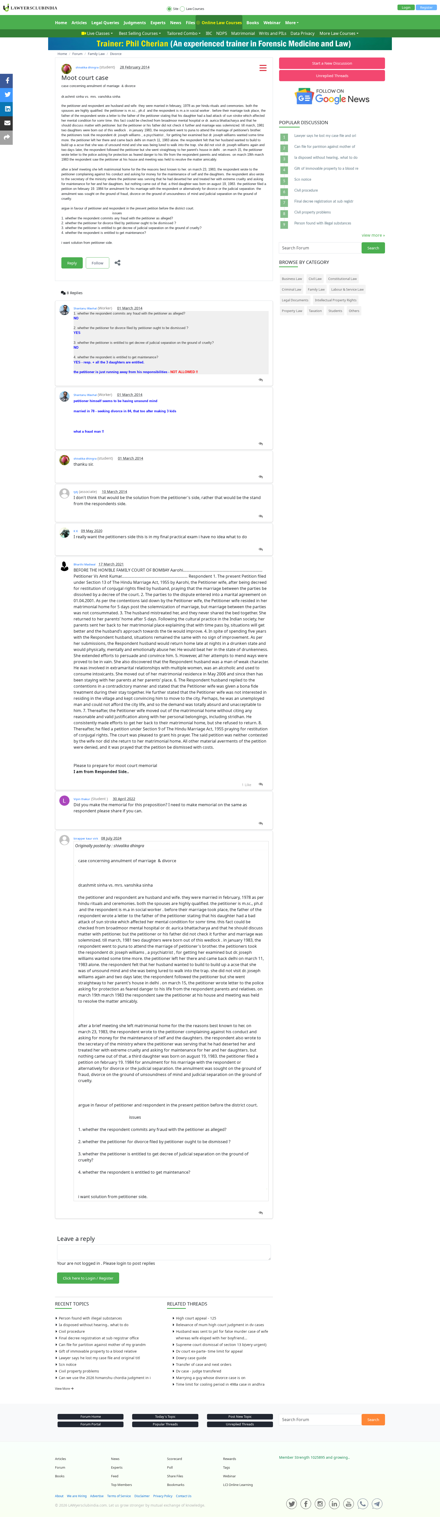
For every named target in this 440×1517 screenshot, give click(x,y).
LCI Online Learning (238, 1484)
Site (175, 9)
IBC (209, 33)
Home (61, 22)
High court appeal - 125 (196, 1318)
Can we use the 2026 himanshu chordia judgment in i (105, 1377)
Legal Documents (295, 300)
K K (76, 531)
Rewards (229, 1458)
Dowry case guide (191, 1357)
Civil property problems (79, 1371)
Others (354, 310)
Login (406, 7)
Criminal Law (291, 289)
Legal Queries (105, 22)
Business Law (292, 278)
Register (426, 7)
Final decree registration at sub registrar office (99, 1338)
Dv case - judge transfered (198, 1371)
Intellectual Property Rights (335, 300)
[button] (263, 69)
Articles (79, 22)
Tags (226, 1467)
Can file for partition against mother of (324, 147)
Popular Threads (165, 1424)
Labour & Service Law (347, 289)
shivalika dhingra (87, 67)
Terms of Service (119, 1496)
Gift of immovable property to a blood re (326, 169)
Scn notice (67, 1364)
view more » (373, 235)
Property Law (292, 310)
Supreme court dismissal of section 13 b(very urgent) (221, 1344)
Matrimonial (243, 33)
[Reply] (261, 380)
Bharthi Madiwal (84, 564)
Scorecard (174, 1458)
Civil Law (315, 278)
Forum (60, 1467)
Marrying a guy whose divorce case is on (210, 1377)
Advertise (97, 1496)
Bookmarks (175, 1484)
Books (252, 22)
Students (335, 310)
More (290, 22)
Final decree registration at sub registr (323, 201)
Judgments (135, 22)
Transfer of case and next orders (203, 1364)
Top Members (121, 1484)
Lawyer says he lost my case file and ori (325, 136)
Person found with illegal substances (90, 1318)
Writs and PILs (272, 33)
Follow (97, 262)
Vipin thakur (82, 799)
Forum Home (90, 1416)
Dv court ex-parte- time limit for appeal (209, 1351)
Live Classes (98, 33)
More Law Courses (337, 33)
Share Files (175, 1476)
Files (190, 22)
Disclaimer (142, 1496)
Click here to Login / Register (88, 1278)
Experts (158, 22)
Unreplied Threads (332, 75)
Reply (72, 262)
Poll (170, 1467)
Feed (114, 1476)
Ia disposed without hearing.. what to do (93, 1324)
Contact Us (183, 1496)
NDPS (221, 33)
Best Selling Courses (138, 33)
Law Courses (195, 9)
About (59, 1496)
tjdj (76, 492)
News (175, 22)
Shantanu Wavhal (85, 308)
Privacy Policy (162, 1496)
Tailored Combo (182, 33)
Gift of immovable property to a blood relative (98, 1351)
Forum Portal (90, 1424)
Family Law (316, 289)
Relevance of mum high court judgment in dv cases (220, 1324)
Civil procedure (72, 1331)
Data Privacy (302, 33)
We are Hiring (77, 1496)
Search (373, 247)
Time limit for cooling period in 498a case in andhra (220, 1384)
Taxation (315, 310)
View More (63, 1388)
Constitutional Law (342, 278)
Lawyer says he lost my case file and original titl (99, 1357)
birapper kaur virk (86, 838)
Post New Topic (240, 1416)
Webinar (272, 22)
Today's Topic (165, 1416)
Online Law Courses (221, 22)
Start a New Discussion (332, 63)
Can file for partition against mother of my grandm (102, 1344)
